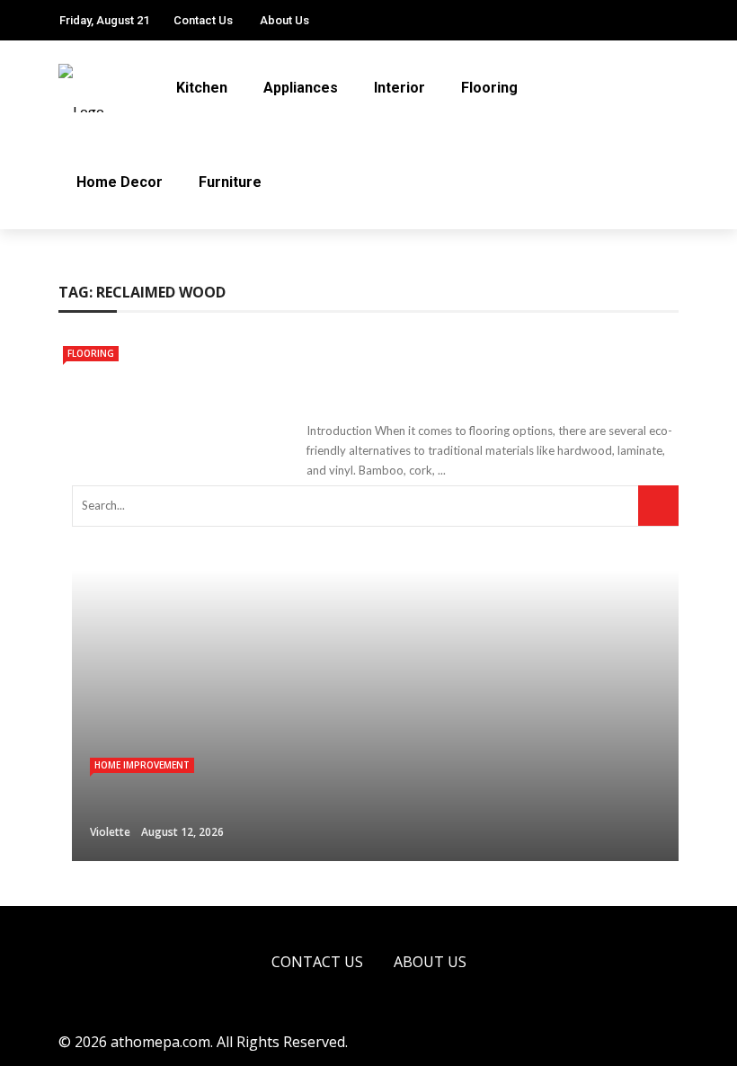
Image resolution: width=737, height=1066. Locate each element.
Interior (399, 87)
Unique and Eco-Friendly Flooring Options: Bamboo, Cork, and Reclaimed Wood (487, 374)
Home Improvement (142, 765)
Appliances (300, 87)
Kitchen (201, 87)
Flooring (489, 87)
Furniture (230, 182)
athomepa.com (160, 1042)
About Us (284, 20)
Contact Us (203, 20)
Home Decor (119, 182)
